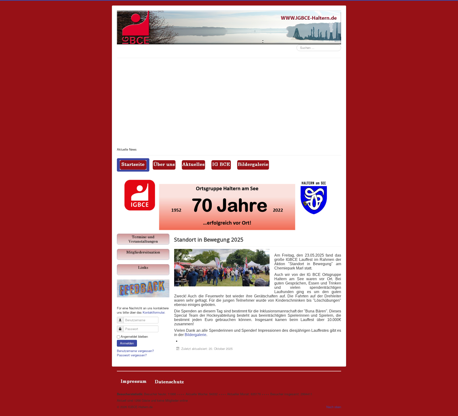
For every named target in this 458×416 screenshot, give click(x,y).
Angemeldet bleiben (134, 336)
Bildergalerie (195, 335)
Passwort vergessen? (132, 355)
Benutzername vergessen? (135, 350)
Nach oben (333, 407)
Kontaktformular (153, 312)
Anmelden (127, 343)
